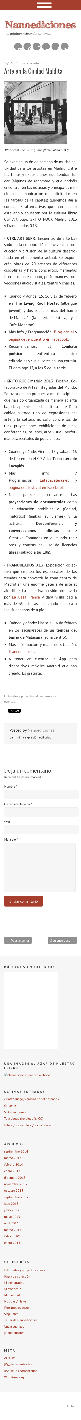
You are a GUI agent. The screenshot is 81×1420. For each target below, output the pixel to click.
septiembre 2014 (16, 1151)
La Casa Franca (26, 597)
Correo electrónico (18, 804)
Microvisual (12, 1295)
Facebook (55, 46)
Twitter (65, 46)
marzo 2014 (12, 1158)
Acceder (9, 1358)
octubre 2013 (13, 1190)
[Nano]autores (14, 1333)
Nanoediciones (41, 730)
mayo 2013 (12, 1217)
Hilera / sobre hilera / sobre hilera (27, 1125)
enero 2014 (12, 1171)
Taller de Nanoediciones (20, 1320)
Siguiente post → (62, 940)
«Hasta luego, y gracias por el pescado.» (32, 1099)
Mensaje (11, 839)
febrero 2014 (13, 1164)
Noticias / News (15, 1301)
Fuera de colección (17, 1276)
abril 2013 (11, 1223)
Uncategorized (14, 1326)
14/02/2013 (12, 63)
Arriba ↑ (72, 1406)
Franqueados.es (22, 651)
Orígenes (10, 1105)
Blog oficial (64, 331)
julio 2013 (11, 1203)
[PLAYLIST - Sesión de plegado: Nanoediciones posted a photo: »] (27, 1075)
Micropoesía (12, 1289)
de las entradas (18, 1364)
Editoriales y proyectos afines (23, 696)
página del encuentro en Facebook (38, 339)
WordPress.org (14, 1377)
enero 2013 (12, 1243)
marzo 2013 (12, 1230)
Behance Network (18, 46)
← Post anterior (18, 940)
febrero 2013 (13, 1236)
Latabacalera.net (54, 480)
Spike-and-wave (15, 1112)
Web (7, 822)
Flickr (46, 46)
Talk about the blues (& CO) (23, 1118)
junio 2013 (11, 1210)
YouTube (36, 46)
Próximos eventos (16, 1307)
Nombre (10, 786)
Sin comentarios (33, 63)
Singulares (11, 1314)
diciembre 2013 (15, 1177)
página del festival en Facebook (36, 487)
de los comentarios (20, 1371)
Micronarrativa (14, 1282)
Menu (41, 5)
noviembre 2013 (15, 1184)
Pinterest (27, 46)
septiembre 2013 (16, 1197)
